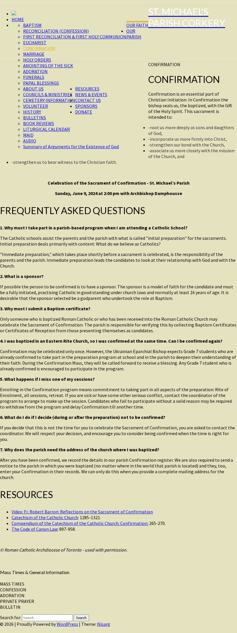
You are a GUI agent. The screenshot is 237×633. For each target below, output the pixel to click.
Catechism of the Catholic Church (45, 517)
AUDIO (29, 141)
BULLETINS (34, 117)
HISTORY (32, 112)
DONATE (83, 112)
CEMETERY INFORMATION (49, 100)
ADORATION (35, 71)
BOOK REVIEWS (38, 123)
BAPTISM (32, 25)
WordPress (67, 624)
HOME (18, 19)
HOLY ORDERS (37, 60)
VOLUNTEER (35, 106)
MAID (28, 135)
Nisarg (103, 624)
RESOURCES (87, 89)
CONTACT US (88, 100)
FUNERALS (33, 77)
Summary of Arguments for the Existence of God (71, 146)
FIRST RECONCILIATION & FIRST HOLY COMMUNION (74, 37)
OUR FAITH (137, 25)
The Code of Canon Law (35, 529)
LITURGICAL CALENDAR (46, 129)
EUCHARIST (35, 42)
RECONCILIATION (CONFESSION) (56, 31)
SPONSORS (86, 106)
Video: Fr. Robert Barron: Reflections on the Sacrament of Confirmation (82, 512)
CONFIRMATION (39, 48)
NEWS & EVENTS (91, 94)
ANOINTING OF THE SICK (48, 65)
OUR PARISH (133, 34)
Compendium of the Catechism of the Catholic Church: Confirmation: (80, 523)
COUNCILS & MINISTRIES (47, 94)
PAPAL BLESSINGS (41, 83)
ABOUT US (33, 89)
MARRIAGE (34, 54)
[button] (118, 584)
